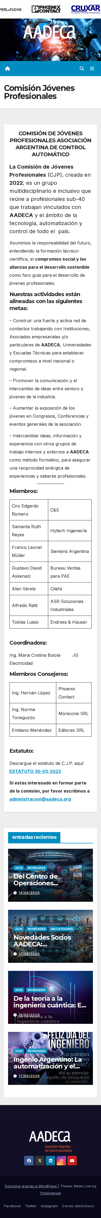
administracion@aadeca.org (40, 799)
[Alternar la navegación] (92, 69)
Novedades (37, 867)
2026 (19, 867)
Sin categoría (62, 929)
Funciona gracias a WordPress (31, 1186)
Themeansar (50, 1193)
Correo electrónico (78, 1206)
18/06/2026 (29, 1015)
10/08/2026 (29, 954)
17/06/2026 (29, 1076)
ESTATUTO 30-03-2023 (35, 771)
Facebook (12, 1206)
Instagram (49, 1206)
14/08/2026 (29, 893)
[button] (82, 68)
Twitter (31, 1206)
